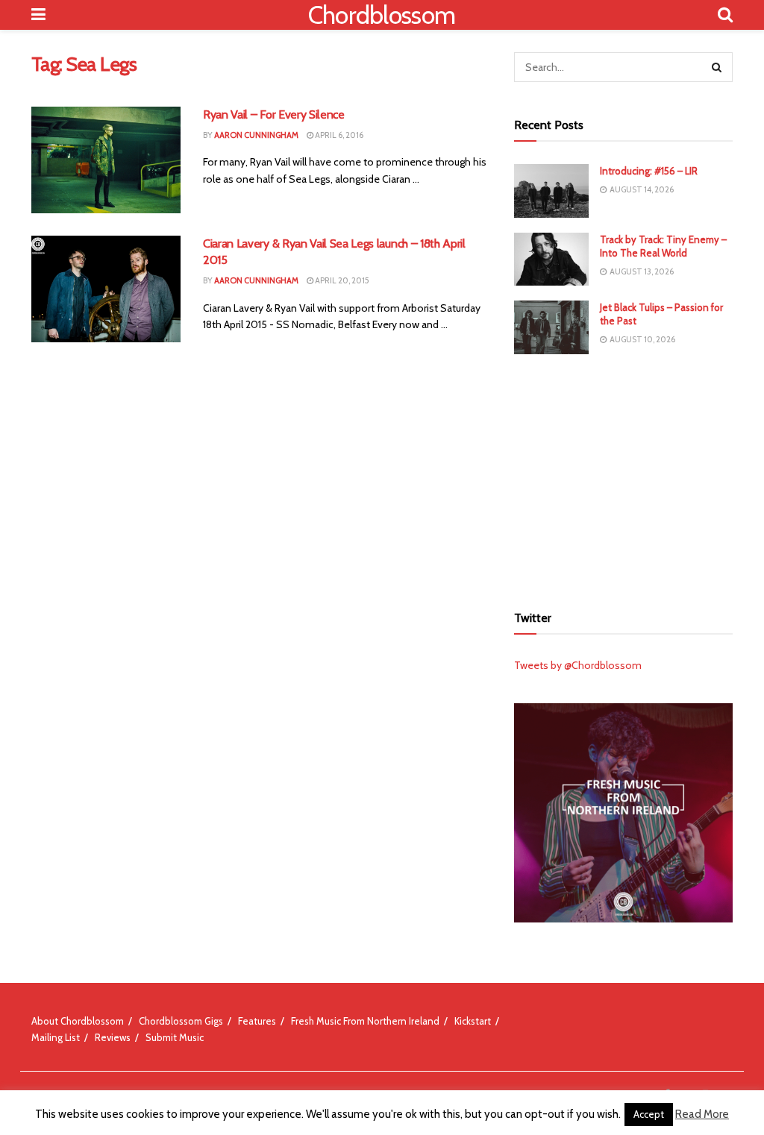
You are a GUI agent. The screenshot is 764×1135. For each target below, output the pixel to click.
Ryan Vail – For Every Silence (274, 114)
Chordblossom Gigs (181, 1021)
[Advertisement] (626, 477)
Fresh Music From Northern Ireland (365, 1021)
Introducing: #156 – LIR (649, 171)
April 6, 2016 (338, 135)
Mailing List (55, 1037)
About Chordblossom (77, 1021)
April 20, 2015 (341, 280)
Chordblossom (382, 15)
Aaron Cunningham (256, 135)
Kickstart (472, 1021)
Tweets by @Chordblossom (578, 665)
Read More (702, 1114)
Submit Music (174, 1037)
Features (257, 1021)
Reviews (113, 1037)
